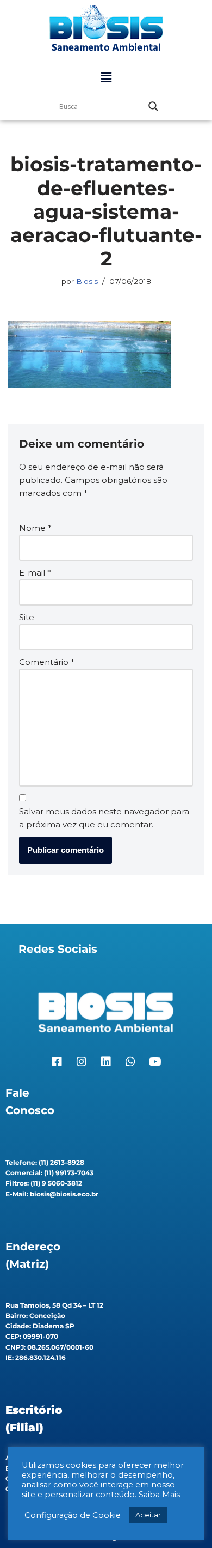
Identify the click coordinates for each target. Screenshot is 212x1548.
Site (26, 617)
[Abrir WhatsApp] (185, 1520)
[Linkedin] (106, 1062)
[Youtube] (155, 1062)
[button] (106, 77)
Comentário (46, 662)
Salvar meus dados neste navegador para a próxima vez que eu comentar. (104, 818)
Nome (35, 528)
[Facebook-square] (57, 1062)
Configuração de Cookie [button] (72, 1515)
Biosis (87, 281)
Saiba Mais (159, 1494)
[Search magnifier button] (153, 106)
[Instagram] (81, 1062)
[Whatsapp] (130, 1062)
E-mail (35, 572)
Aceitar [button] (148, 1514)
